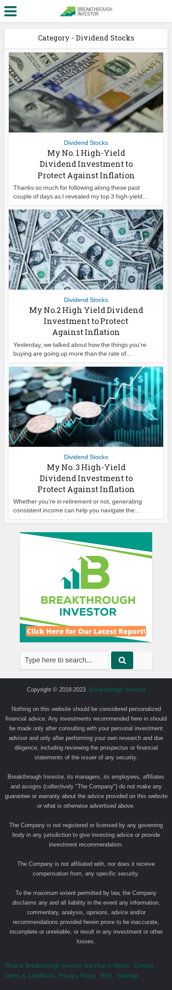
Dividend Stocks (86, 142)
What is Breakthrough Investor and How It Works (66, 965)
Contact (143, 965)
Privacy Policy (77, 975)
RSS (106, 975)
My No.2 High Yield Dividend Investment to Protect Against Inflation (86, 321)
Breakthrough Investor (117, 689)
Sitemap (127, 975)
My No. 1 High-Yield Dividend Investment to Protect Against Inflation (86, 163)
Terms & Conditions (29, 975)
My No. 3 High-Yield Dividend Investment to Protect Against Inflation (86, 478)
